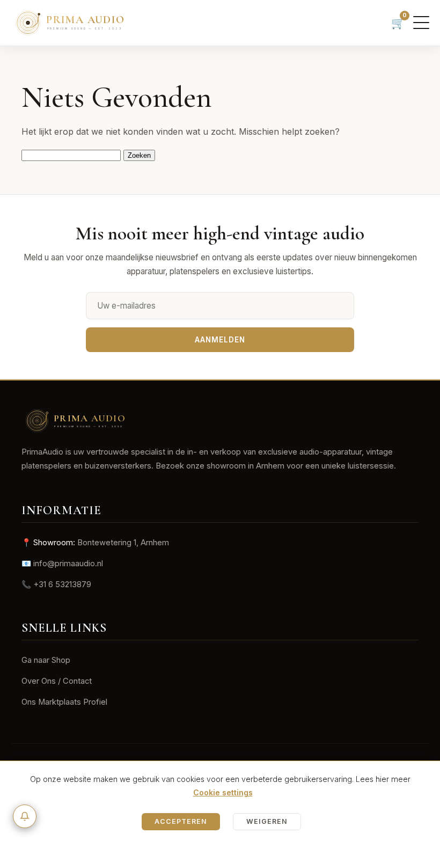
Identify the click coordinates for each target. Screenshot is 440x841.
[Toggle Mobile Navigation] (421, 22)
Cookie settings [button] (223, 792)
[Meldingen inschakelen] (24, 816)
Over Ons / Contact (56, 681)
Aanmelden (220, 339)
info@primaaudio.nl (68, 563)
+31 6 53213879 (62, 584)
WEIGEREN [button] (267, 821)
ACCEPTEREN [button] (181, 821)
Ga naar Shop (45, 660)
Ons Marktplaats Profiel (64, 702)
